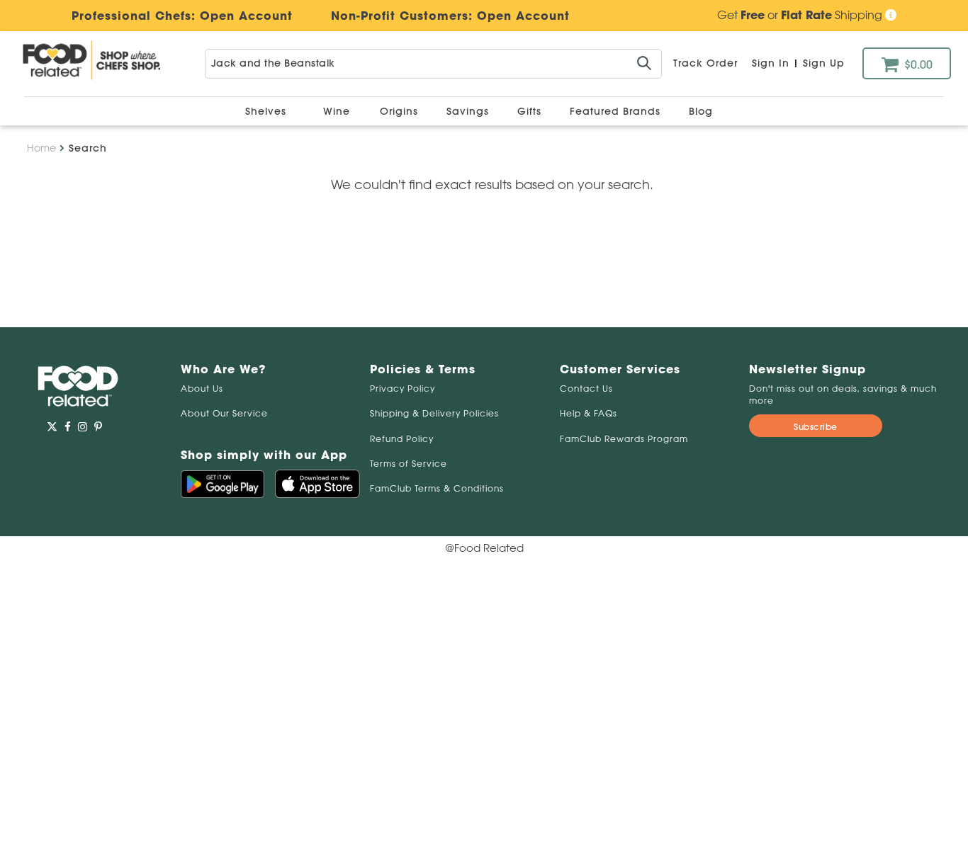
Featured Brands (617, 111)
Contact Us (586, 388)
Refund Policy (402, 439)
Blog (701, 111)
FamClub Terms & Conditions (437, 488)
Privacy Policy (402, 388)
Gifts (531, 111)
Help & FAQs (588, 413)
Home (41, 148)
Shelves (267, 111)
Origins (401, 111)
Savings (469, 111)
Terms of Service (408, 464)
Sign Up (824, 63)
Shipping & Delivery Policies (434, 413)
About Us (202, 388)
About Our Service (224, 413)
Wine (336, 111)
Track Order (705, 63)
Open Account (523, 15)
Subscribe (816, 427)
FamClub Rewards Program (624, 439)
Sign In (770, 63)
